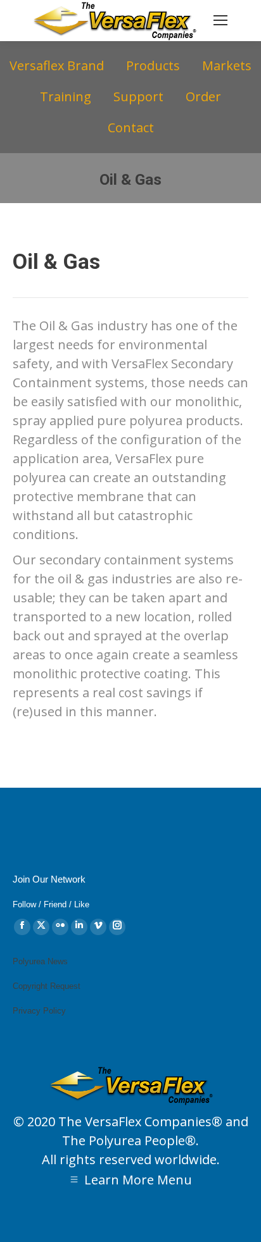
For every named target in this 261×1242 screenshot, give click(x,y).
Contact (131, 127)
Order (203, 96)
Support (138, 96)
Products (153, 65)
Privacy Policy (39, 1010)
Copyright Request (46, 986)
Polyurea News (40, 961)
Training (65, 96)
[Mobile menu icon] (220, 20)
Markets (226, 65)
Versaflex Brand (57, 65)
